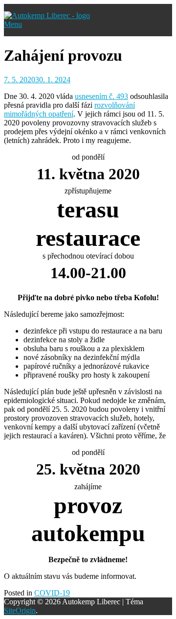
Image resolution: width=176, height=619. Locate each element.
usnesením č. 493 (101, 96)
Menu (13, 24)
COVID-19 (52, 593)
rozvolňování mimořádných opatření (69, 109)
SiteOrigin (20, 610)
